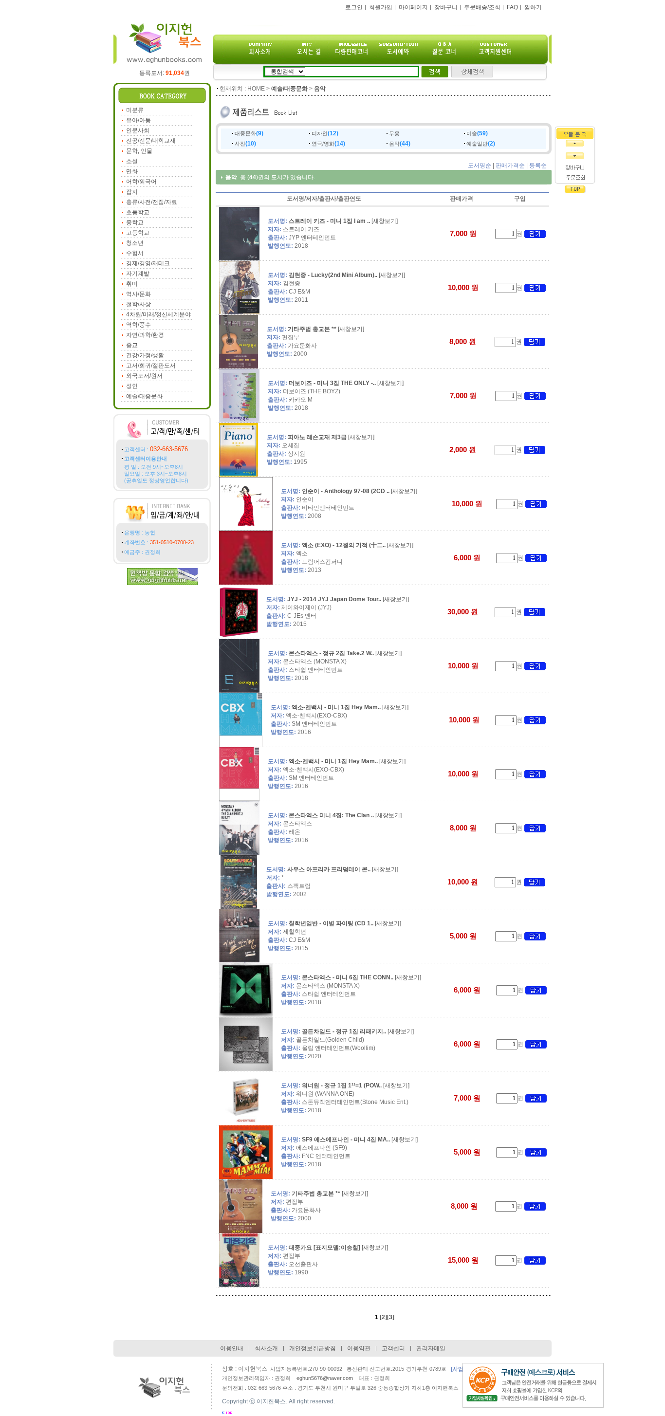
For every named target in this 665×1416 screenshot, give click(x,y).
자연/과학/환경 (145, 334)
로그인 (354, 7)
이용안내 (231, 1348)
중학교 (135, 222)
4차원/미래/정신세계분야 (158, 314)
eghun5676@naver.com (324, 1378)
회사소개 (266, 1348)
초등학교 (137, 212)
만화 (132, 171)
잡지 (132, 191)
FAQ (512, 7)
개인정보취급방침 (312, 1348)
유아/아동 (138, 120)
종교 (132, 345)
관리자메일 (430, 1348)
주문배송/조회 (482, 7)
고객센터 (393, 1348)
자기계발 (137, 273)
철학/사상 (138, 304)
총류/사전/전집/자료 (151, 202)
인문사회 (137, 130)
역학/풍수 (138, 324)
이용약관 (358, 1348)
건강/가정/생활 (145, 355)
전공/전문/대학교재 (151, 140)
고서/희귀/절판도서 (151, 365)
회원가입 (380, 7)
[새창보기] (384, 221)
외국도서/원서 (144, 375)
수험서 (135, 253)
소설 (132, 161)
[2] (383, 1317)
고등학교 (137, 232)
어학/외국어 (141, 181)
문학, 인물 (139, 150)
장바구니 (446, 7)
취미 (132, 283)
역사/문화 (138, 294)
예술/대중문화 (144, 396)
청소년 (135, 242)
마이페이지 (413, 7)
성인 (132, 386)
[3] (390, 1317)
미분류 (135, 110)
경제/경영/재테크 (148, 263)
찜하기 (533, 7)
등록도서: (161, 73)
